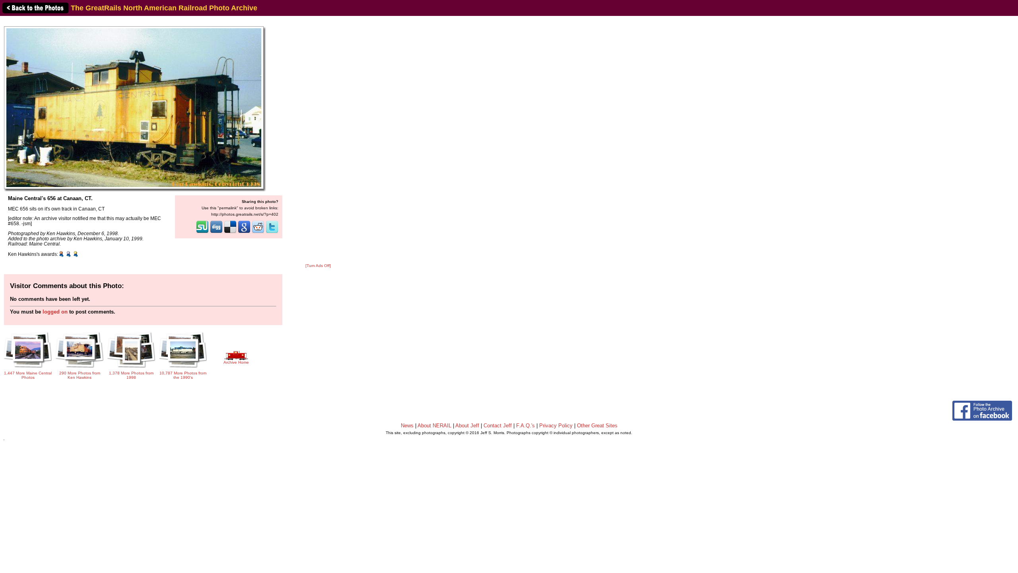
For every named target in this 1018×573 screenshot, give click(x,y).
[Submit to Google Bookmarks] (244, 232)
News (407, 426)
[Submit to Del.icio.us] (230, 232)
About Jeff (467, 426)
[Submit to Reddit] (258, 232)
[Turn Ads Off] (318, 265)
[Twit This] (272, 232)
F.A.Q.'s (525, 426)
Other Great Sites (597, 426)
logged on (55, 312)
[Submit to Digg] (216, 232)
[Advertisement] (318, 140)
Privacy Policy (556, 426)
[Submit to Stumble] (202, 232)
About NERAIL (434, 426)
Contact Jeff (498, 426)
